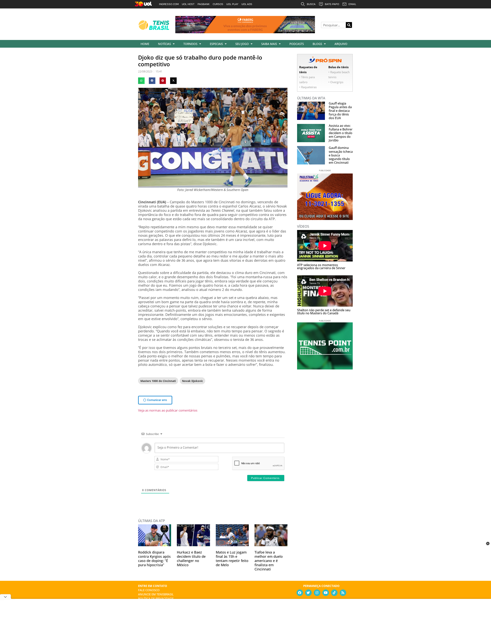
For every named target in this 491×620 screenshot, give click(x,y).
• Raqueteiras (308, 87)
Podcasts (296, 44)
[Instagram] (317, 592)
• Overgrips (335, 82)
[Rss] (343, 592)
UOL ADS (246, 4)
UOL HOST (188, 4)
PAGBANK (204, 4)
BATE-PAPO (332, 4)
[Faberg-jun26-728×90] (245, 32)
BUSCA (311, 4)
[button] (141, 80)
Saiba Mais (269, 44)
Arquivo (340, 44)
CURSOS (218, 4)
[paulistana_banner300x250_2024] (325, 218)
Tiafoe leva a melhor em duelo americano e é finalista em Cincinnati (269, 560)
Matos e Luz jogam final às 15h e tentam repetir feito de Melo (232, 558)
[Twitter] (308, 592)
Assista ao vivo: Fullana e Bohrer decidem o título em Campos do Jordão (341, 133)
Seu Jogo (242, 44)
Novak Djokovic (192, 381)
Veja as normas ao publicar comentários (167, 410)
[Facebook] (300, 592)
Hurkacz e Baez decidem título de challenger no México (191, 558)
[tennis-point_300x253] (325, 368)
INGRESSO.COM (169, 4)
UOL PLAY (232, 4)
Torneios (190, 44)
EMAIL (352, 4)
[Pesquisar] (349, 25)
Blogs (317, 44)
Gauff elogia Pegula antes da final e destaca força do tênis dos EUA (340, 110)
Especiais (216, 44)
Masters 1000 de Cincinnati (158, 381)
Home (145, 44)
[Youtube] (325, 592)
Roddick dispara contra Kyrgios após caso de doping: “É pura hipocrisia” (154, 558)
